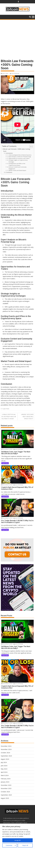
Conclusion (9, 172)
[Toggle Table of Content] (30, 146)
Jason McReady (15, 73)
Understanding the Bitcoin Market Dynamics (20, 155)
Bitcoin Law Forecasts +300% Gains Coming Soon (16, 150)
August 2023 (5, 798)
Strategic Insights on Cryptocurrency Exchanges (18, 160)
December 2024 (6, 746)
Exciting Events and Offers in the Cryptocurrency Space (17, 164)
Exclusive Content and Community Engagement (17, 167)
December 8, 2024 (8, 449)
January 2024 (5, 782)
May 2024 (4, 769)
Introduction (9, 153)
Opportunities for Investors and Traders (19, 158)
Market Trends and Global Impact (17, 170)
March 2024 (4, 775)
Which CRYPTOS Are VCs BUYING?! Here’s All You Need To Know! (8, 416)
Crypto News (5, 409)
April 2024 (4, 772)
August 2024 (5, 759)
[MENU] (33, 17)
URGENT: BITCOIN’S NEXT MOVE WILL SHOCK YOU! (27, 416)
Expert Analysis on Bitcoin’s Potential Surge (20, 156)
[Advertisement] (17, 38)
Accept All (17, 840)
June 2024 (4, 766)
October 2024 (5, 752)
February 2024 (5, 779)
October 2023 (5, 792)
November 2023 (6, 788)
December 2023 (6, 785)
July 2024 (4, 762)
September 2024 (6, 756)
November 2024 (6, 749)
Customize (9, 845)
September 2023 (6, 795)
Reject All (25, 845)
